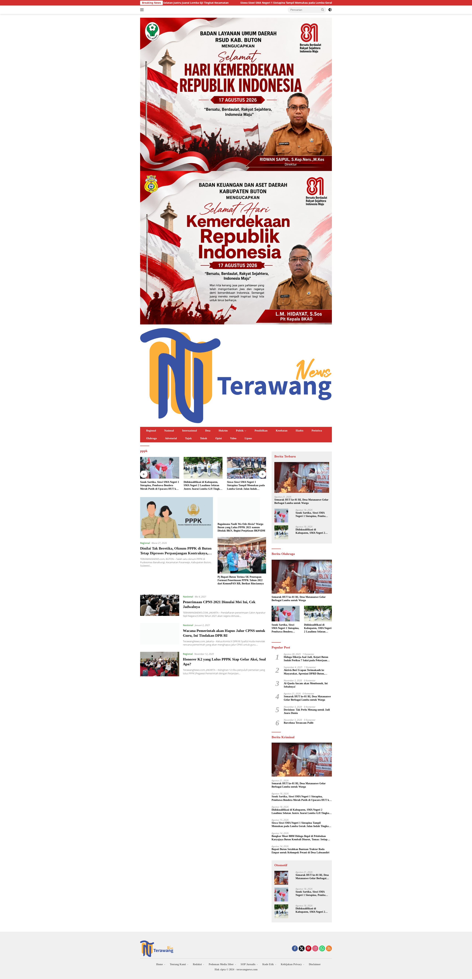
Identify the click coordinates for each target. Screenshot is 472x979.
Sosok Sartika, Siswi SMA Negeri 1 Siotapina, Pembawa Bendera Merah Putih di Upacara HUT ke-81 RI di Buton (312, 514)
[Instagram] (315, 948)
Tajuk (188, 438)
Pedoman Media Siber (221, 964)
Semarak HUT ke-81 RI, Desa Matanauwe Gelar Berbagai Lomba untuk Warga (301, 501)
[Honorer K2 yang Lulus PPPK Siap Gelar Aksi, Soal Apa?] (159, 664)
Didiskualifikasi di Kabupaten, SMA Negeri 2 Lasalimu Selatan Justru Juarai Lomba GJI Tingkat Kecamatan (159, 486)
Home (159, 964)
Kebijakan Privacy (291, 964)
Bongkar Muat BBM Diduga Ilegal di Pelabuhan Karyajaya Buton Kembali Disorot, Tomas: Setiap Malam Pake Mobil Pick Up (246, 486)
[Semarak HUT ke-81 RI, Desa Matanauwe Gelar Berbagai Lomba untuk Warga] (301, 477)
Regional (151, 430)
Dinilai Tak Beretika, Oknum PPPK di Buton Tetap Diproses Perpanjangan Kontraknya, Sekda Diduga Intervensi (175, 553)
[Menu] (142, 10)
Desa (207, 430)
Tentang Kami (178, 964)
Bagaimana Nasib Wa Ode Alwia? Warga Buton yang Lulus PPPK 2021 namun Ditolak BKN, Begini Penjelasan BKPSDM (241, 527)
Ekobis (299, 430)
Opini (218, 438)
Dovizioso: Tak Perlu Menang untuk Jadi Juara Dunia (307, 711)
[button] (322, 10)
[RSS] (329, 948)
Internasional (189, 430)
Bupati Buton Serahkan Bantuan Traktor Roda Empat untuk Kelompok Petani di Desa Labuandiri (300, 851)
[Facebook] (295, 948)
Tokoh (203, 438)
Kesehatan (281, 430)
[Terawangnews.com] (236, 375)
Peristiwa (317, 430)
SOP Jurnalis (248, 964)
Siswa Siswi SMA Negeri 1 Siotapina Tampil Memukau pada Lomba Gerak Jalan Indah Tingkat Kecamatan (229, 2)
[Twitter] (302, 948)
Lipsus (248, 438)
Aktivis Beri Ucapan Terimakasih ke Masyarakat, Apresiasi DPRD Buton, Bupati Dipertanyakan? (304, 672)
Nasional (169, 430)
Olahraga (151, 438)
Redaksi (197, 964)
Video (233, 438)
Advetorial (171, 438)
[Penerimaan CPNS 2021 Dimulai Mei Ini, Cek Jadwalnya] (159, 606)
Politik (240, 430)
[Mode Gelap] (330, 10)
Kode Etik (268, 964)
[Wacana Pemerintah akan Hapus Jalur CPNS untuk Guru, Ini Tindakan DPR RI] (159, 634)
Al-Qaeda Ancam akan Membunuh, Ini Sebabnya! (306, 685)
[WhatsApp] (322, 948)
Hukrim (223, 430)
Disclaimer (315, 964)
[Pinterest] (308, 948)
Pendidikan (261, 430)
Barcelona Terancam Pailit (298, 722)
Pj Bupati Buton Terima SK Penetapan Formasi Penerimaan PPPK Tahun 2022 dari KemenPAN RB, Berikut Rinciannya (241, 580)
